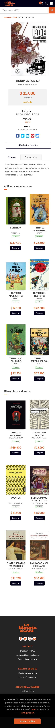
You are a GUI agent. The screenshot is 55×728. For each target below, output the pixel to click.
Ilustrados (8, 17)
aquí (34, 709)
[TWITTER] (25, 639)
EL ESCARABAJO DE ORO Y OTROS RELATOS (39, 499)
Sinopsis (12, 157)
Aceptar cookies (27, 721)
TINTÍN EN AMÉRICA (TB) (16, 294)
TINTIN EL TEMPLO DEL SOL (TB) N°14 (39, 359)
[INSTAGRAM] (30, 639)
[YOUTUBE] (34, 639)
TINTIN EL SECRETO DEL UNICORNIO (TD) (39, 229)
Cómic (15, 17)
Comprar (15, 248)
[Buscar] (52, 10)
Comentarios (31, 157)
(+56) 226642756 (27, 651)
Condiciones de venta (27, 673)
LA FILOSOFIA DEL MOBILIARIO (39, 564)
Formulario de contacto (27, 659)
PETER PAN (15, 227)
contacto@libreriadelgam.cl (27, 655)
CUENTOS (16, 498)
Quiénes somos (27, 691)
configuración (27, 712)
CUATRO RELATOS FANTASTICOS (16, 564)
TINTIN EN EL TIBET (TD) (39, 294)
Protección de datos (27, 677)
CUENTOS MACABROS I (15, 434)
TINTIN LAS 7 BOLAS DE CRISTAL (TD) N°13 (16, 359)
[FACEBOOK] (21, 639)
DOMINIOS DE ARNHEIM (39, 434)
